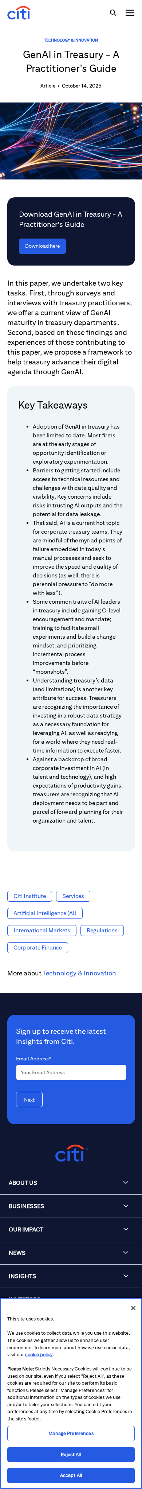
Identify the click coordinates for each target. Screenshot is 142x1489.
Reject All (71, 1454)
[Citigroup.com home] (71, 1153)
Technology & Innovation (71, 40)
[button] (71, 1183)
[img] (113, 12)
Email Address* (33, 1058)
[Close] (133, 1308)
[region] (71, 1393)
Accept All (71, 1475)
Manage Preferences (70, 1433)
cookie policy (38, 1354)
